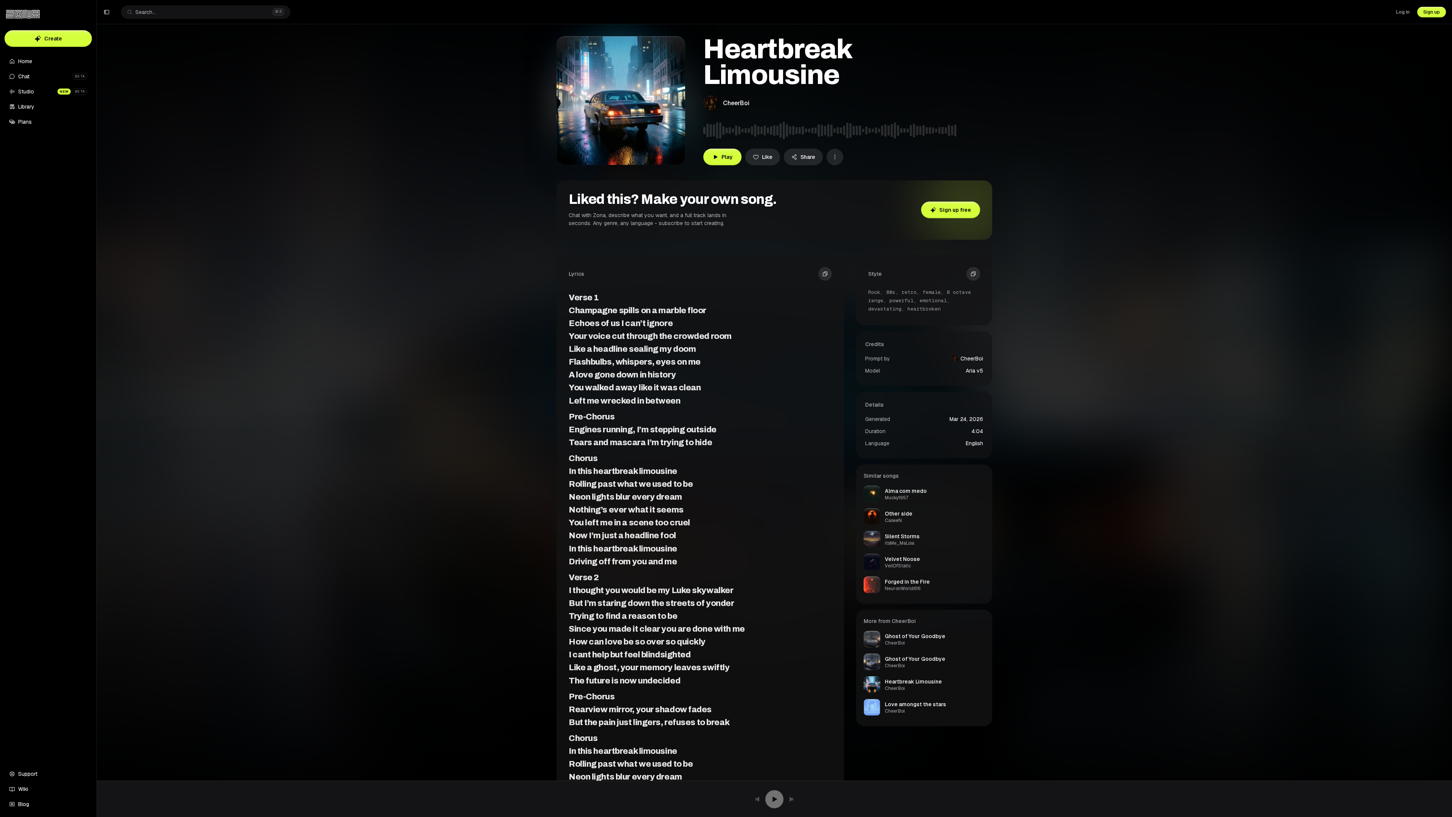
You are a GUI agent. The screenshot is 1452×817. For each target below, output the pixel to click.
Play (726, 157)
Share (807, 157)
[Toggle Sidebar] (96, 408)
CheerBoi (736, 103)
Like (767, 157)
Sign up (1431, 12)
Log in (1403, 12)
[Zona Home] (23, 14)
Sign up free (955, 210)
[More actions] (835, 157)
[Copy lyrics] (825, 274)
